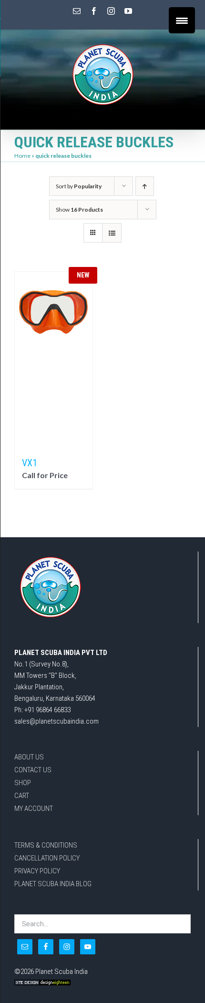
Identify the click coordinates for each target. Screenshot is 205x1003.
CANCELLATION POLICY (47, 858)
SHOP (22, 782)
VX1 (29, 463)
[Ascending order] (144, 186)
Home (22, 155)
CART (21, 795)
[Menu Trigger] (182, 20)
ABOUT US (29, 757)
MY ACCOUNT (33, 808)
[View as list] (111, 233)
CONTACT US (32, 770)
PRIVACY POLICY (37, 871)
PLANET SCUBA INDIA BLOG (53, 884)
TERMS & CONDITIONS (45, 845)
